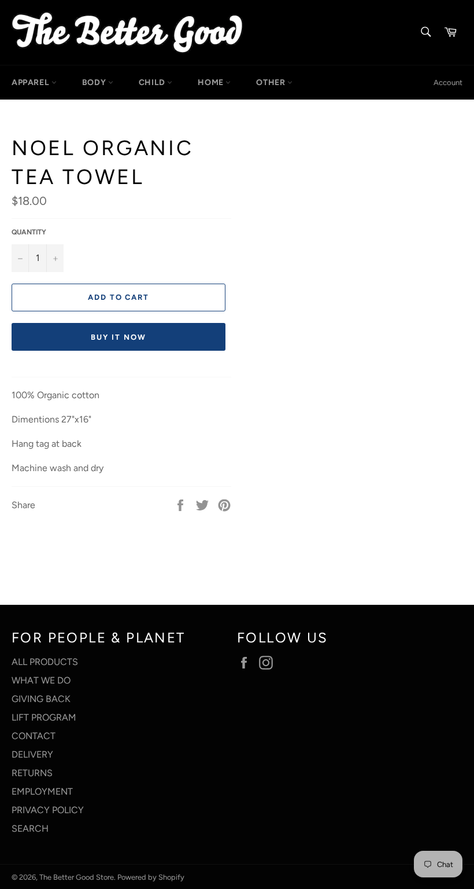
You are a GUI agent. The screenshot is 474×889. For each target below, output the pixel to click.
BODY (95, 82)
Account (448, 82)
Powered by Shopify (150, 877)
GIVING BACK (41, 698)
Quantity (29, 232)
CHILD (153, 82)
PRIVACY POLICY (48, 809)
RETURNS (32, 772)
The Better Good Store (76, 877)
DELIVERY (32, 754)
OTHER (271, 82)
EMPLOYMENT (42, 791)
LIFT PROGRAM (44, 717)
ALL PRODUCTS (45, 661)
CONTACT (33, 735)
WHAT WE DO (41, 680)
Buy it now (118, 337)
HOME (211, 82)
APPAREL (31, 82)
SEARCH (30, 828)
